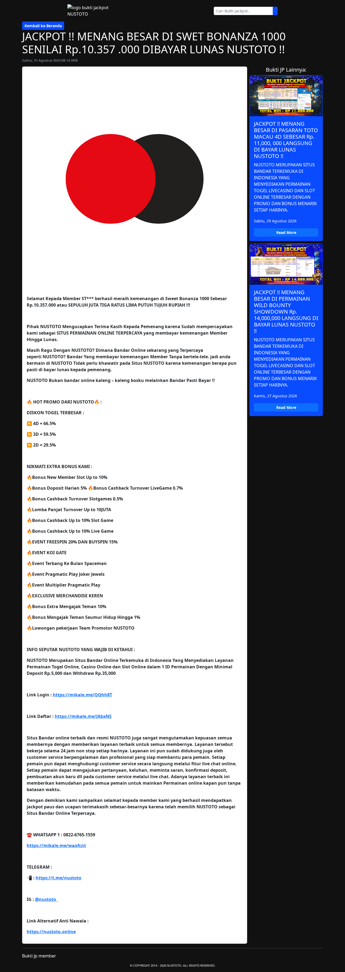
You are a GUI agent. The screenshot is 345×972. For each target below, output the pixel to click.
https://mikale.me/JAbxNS (83, 716)
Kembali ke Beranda (43, 25)
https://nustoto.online (51, 932)
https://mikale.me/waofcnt (56, 845)
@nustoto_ (46, 899)
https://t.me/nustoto (58, 878)
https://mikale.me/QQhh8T (82, 695)
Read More (286, 232)
